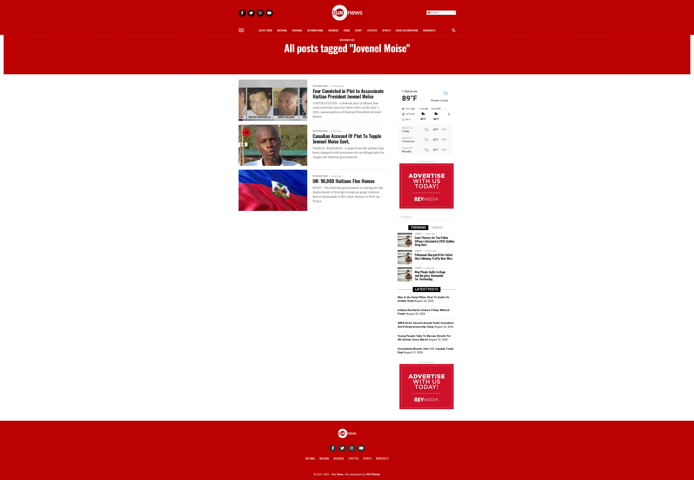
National (282, 30)
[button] (407, 114)
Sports (386, 30)
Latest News (265, 30)
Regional (297, 30)
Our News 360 (347, 40)
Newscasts (429, 30)
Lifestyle (372, 30)
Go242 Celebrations (407, 30)
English (434, 12)
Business (333, 30)
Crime (346, 30)
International (315, 30)
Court (358, 30)
